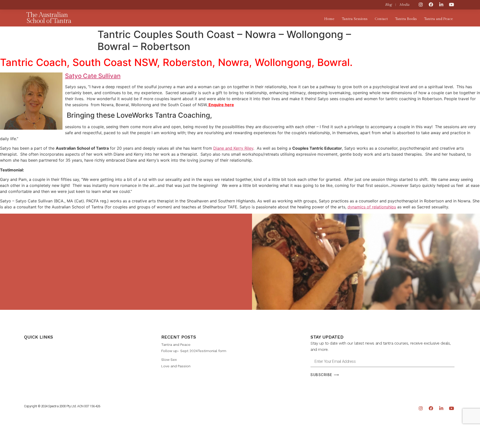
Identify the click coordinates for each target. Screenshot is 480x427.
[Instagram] (420, 4)
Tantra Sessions (355, 19)
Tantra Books (406, 19)
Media (404, 5)
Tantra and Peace (438, 19)
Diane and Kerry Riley (233, 148)
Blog (388, 5)
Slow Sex (169, 360)
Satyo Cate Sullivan (92, 75)
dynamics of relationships (372, 206)
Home (329, 19)
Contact (381, 19)
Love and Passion (175, 366)
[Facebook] (431, 4)
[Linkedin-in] (441, 4)
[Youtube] (451, 4)
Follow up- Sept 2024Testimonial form (193, 351)
